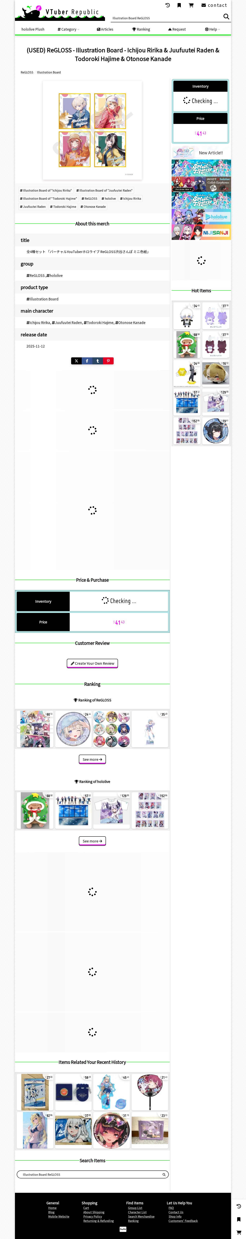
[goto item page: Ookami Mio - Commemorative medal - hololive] (73, 1092)
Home (52, 1208)
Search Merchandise (141, 1216)
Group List (135, 1208)
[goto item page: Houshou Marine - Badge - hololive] (111, 1130)
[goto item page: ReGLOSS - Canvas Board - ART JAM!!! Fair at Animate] (35, 729)
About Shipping (93, 1212)
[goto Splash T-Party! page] (201, 175)
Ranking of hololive (94, 781)
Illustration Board (44, 298)
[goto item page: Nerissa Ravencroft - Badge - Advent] (215, 430)
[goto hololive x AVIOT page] (201, 190)
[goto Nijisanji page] (201, 239)
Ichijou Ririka (132, 198)
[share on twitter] (76, 360)
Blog (51, 1212)
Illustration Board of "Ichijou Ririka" (47, 190)
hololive (110, 198)
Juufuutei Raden (34, 206)
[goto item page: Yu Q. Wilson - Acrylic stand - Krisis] (186, 373)
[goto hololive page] (201, 223)
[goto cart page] (191, 5)
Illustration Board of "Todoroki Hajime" (50, 198)
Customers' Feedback (183, 1220)
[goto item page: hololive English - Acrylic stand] (73, 810)
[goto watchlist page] (179, 5)
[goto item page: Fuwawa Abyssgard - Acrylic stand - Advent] (111, 1092)
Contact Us (176, 1212)
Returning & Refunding (98, 1220)
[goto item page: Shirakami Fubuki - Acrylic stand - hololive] (35, 1092)
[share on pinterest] (108, 360)
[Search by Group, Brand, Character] (164, 1174)
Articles (106, 29)
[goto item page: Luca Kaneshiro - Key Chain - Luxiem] (215, 373)
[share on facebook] (87, 360)
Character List (137, 1212)
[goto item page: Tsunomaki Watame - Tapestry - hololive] (35, 1130)
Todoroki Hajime (64, 206)
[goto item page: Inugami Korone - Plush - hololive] (35, 810)
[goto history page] (168, 5)
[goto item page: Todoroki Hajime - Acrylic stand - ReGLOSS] (150, 729)
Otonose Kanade (95, 206)
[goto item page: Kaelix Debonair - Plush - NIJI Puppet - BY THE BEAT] (186, 315)
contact (216, 5)
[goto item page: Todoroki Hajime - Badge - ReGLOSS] (73, 729)
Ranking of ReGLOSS (94, 700)
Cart (86, 1208)
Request (179, 29)
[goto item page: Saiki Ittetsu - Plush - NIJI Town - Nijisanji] (215, 344)
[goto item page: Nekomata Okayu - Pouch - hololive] (150, 1130)
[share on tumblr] (97, 360)
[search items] (226, 16)
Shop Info (175, 1216)
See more (91, 759)
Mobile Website (58, 1216)
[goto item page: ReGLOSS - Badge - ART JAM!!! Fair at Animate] (111, 729)
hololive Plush (32, 29)
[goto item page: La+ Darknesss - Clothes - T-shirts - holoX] (111, 810)
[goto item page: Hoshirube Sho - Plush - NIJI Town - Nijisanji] (215, 315)
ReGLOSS (91, 198)
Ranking (143, 29)
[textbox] (88, 1174)
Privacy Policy (92, 1216)
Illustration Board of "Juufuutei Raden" (106, 190)
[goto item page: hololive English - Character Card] (150, 810)
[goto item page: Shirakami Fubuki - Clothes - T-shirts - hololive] (73, 1130)
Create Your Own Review (94, 663)
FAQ (171, 1208)
